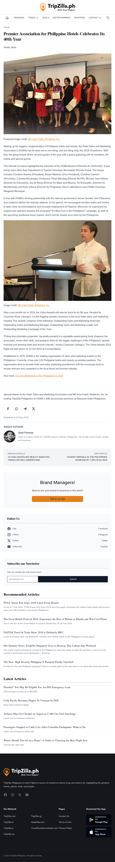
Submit (73, 579)
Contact (94, 17)
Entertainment (62, 17)
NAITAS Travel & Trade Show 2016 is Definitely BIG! (33, 632)
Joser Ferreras (25, 432)
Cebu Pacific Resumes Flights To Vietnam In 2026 (31, 700)
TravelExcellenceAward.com (44, 828)
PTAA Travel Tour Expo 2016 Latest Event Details (31, 602)
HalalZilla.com (37, 822)
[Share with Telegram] (25, 409)
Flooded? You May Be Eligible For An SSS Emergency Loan (37, 687)
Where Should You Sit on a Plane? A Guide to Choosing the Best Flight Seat (45, 740)
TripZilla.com (10, 816)
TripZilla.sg (36, 816)
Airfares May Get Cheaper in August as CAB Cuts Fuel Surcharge (40, 713)
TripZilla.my (9, 834)
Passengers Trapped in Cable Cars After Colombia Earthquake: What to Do (45, 727)
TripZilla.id (8, 822)
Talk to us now (57, 499)
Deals (46, 17)
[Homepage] (7, 17)
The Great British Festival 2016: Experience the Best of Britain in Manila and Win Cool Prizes (55, 619)
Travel (32, 17)
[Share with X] (33, 409)
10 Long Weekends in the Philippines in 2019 (39, 376)
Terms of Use (65, 822)
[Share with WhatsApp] (16, 409)
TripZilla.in (8, 828)
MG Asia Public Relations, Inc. (44, 139)
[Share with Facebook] (8, 409)
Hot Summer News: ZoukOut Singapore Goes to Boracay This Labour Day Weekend (50, 645)
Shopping (79, 17)
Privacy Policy (65, 828)
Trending (18, 17)
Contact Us (64, 816)
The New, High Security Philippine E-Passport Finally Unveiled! (39, 662)
